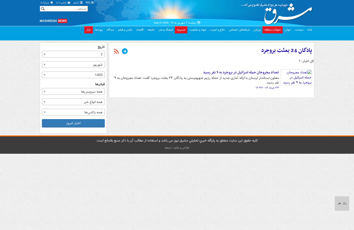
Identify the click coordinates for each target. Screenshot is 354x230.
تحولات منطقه (272, 29)
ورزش (257, 29)
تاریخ (101, 47)
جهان (288, 29)
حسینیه (181, 29)
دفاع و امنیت (217, 29)
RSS (88, 3)
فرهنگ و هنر (165, 29)
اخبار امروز (73, 123)
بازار (88, 29)
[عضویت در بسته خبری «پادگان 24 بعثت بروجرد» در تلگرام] (125, 51)
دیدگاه (110, 29)
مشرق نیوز (278, 12)
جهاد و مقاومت (197, 29)
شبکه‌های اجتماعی (239, 29)
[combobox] (73, 54)
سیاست (299, 29)
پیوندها (99, 29)
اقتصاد (140, 29)
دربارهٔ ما (45, 3)
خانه (309, 29)
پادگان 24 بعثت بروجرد (286, 50)
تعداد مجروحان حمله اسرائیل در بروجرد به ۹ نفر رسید (241, 72)
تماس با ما (61, 3)
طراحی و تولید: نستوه (177, 147)
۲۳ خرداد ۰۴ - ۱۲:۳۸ (267, 88)
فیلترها (100, 84)
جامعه (151, 29)
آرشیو (76, 3)
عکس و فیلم (125, 29)
